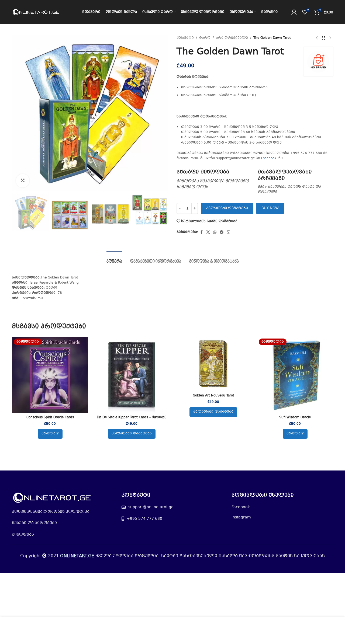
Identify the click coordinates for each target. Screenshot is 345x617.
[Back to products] (323, 38)
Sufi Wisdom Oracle (295, 417)
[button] (132, 434)
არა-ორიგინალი (232, 38)
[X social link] (208, 232)
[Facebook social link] (201, 232)
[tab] (114, 259)
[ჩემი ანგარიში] (294, 12)
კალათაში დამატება (227, 208)
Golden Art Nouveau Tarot (213, 395)
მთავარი (185, 38)
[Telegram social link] (221, 232)
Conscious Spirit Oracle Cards (50, 417)
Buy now (270, 208)
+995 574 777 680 (144, 519)
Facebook (268, 158)
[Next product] (330, 38)
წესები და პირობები (34, 523)
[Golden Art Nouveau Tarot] (213, 364)
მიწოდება (23, 535)
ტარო (205, 38)
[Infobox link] (214, 179)
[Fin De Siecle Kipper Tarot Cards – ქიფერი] (132, 375)
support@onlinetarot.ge (151, 507)
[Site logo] (36, 12)
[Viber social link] (228, 232)
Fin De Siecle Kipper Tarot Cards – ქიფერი (132, 417)
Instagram (241, 517)
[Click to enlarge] (22, 180)
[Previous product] (317, 38)
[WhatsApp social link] (215, 232)
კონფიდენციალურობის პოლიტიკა (50, 512)
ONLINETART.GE (77, 556)
